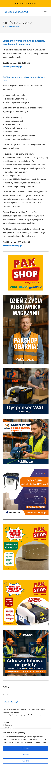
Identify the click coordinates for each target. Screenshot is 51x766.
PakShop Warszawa (15, 11)
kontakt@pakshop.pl (12, 67)
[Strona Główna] (3, 26)
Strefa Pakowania (13, 26)
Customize (26, 755)
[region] (25, 747)
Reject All (25, 761)
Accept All (25, 748)
